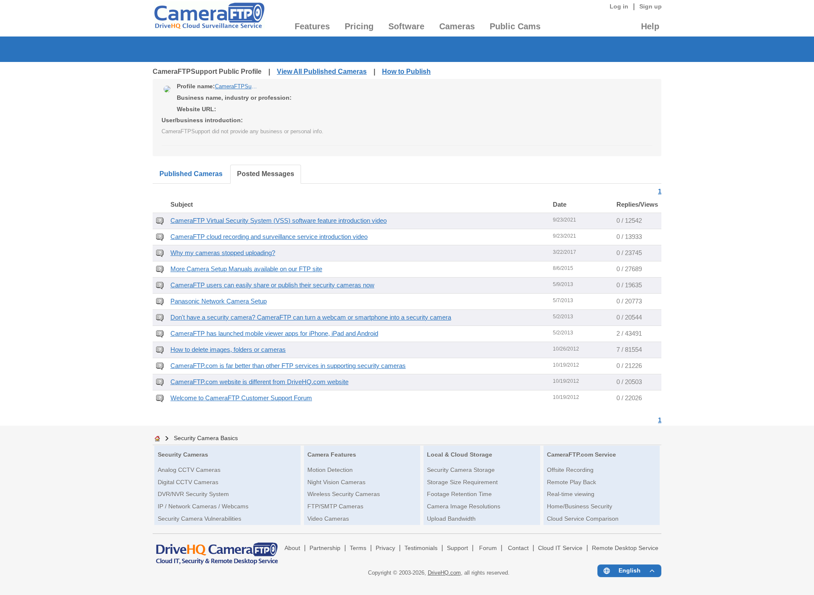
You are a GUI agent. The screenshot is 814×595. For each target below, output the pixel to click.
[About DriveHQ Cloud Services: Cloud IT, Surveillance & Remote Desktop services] (217, 549)
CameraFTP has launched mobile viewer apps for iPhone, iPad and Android (274, 333)
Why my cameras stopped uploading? (222, 253)
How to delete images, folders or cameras (228, 349)
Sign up (650, 6)
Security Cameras (183, 454)
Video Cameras (328, 518)
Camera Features (331, 454)
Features (312, 26)
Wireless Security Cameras (343, 494)
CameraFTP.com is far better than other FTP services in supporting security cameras (288, 365)
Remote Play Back (571, 482)
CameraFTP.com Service (581, 454)
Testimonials (421, 548)
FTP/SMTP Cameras (335, 506)
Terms (358, 548)
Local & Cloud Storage (459, 454)
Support (457, 548)
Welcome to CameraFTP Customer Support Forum (241, 398)
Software (406, 26)
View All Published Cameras (322, 71)
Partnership (324, 548)
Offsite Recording (570, 469)
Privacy (385, 548)
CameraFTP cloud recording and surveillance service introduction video (269, 236)
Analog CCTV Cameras (189, 469)
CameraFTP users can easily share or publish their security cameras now (272, 285)
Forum (488, 548)
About (292, 548)
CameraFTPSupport (236, 86)
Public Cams (515, 26)
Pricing (359, 26)
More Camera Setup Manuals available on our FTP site (246, 269)
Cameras (457, 26)
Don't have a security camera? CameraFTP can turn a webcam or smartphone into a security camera (310, 317)
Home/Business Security (579, 506)
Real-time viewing (570, 494)
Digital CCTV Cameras (188, 482)
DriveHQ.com (444, 573)
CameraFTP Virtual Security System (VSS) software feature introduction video (278, 220)
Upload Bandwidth (451, 518)
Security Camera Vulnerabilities (199, 518)
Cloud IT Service (560, 548)
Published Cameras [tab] (191, 173)
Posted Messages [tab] (265, 173)
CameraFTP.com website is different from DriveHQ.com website (259, 382)
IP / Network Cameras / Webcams (203, 506)
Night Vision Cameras (336, 482)
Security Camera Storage (461, 469)
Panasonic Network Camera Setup (218, 301)
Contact (518, 548)
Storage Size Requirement (462, 482)
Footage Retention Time (459, 494)
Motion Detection (330, 469)
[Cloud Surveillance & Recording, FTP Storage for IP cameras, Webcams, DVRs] (209, 18)
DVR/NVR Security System (193, 494)
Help (650, 26)
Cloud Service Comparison (583, 518)
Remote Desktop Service (625, 548)
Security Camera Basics (206, 438)
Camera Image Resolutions (463, 506)
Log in (619, 6)
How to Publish (406, 71)
